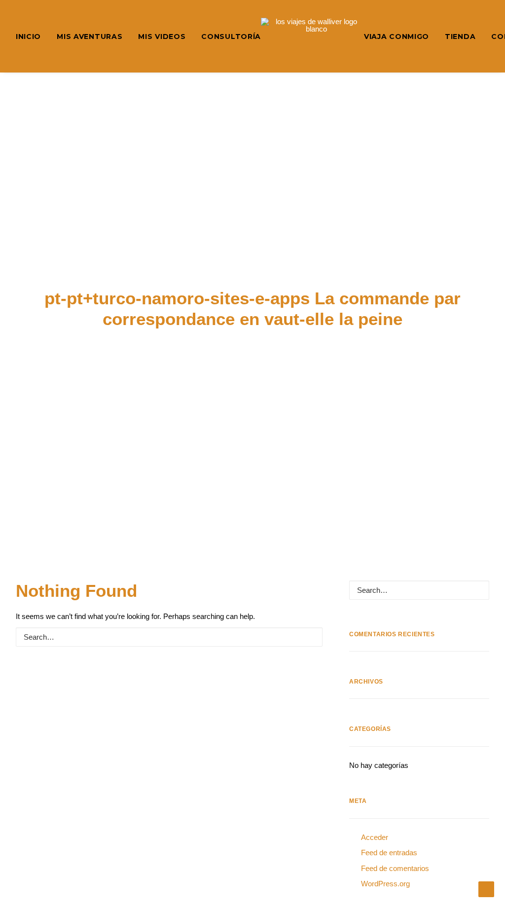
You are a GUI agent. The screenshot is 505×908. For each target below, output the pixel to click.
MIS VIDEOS (161, 36)
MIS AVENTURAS (89, 36)
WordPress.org (385, 883)
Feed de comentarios (395, 868)
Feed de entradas (389, 852)
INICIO (28, 36)
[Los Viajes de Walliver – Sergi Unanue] (312, 36)
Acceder (374, 837)
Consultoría (231, 36)
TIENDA (460, 36)
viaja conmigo (396, 36)
